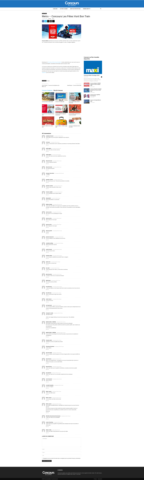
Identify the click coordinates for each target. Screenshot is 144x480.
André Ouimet (49, 299)
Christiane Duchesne (50, 346)
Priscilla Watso (49, 286)
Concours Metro (47, 11)
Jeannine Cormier (49, 185)
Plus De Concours (58, 90)
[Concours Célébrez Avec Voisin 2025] (48, 120)
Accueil (43, 11)
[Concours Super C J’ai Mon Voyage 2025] (61, 120)
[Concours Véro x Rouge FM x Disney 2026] (48, 108)
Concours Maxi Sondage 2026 (91, 75)
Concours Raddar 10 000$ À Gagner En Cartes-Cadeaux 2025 (95, 84)
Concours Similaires (47, 90)
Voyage (48, 80)
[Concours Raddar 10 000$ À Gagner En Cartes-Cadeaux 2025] (86, 85)
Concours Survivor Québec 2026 (47, 101)
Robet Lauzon (48, 391)
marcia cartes (49, 212)
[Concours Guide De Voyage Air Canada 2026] (61, 108)
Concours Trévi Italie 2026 (59, 101)
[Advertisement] (61, 52)
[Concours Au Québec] (72, 3)
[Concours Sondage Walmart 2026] (86, 101)
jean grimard (48, 372)
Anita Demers (48, 358)
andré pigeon (48, 148)
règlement (44, 72)
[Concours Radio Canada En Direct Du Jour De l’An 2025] (75, 108)
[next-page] (44, 129)
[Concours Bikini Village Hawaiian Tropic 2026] (75, 96)
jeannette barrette (50, 236)
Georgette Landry (49, 313)
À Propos (95, 478)
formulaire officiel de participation (54, 62)
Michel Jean (48, 280)
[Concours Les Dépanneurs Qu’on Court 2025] (75, 120)
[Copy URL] (53, 21)
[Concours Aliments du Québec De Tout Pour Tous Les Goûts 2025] (86, 90)
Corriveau (48, 142)
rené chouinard (49, 379)
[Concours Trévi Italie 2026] (61, 96)
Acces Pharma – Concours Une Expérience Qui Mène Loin (50, 86)
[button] (100, 8)
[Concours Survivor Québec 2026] (48, 96)
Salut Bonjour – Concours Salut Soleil (74, 85)
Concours (55, 8)
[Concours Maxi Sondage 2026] (93, 67)
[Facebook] (43, 21)
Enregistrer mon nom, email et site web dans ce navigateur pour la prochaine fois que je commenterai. (62, 458)
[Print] (51, 21)
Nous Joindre (100, 478)
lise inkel (48, 268)
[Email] (48, 21)
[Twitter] (46, 21)
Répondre (47, 138)
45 (53, 18)
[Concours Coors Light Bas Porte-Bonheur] (86, 96)
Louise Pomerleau (49, 422)
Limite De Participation (75, 8)
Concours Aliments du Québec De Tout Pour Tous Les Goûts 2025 (96, 90)
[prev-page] (42, 129)
